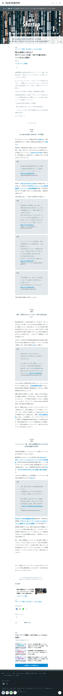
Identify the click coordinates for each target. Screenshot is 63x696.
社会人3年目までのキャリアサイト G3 (33, 688)
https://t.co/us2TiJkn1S (26, 225)
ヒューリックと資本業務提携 (28, 188)
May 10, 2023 (38, 375)
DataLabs (42, 457)
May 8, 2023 (38, 510)
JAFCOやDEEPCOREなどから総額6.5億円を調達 (32, 469)
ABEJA (41, 139)
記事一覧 (10, 8)
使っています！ (26, 521)
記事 (3, 673)
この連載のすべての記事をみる (30, 665)
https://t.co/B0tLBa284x (27, 261)
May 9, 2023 (35, 175)
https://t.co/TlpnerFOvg (35, 373)
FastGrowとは (19, 673)
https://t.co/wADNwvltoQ (27, 287)
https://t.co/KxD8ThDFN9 (27, 173)
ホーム (4, 8)
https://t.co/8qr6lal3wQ (28, 506)
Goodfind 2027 (5, 688)
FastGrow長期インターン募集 (11, 675)
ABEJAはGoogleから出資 (27, 183)
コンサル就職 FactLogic (48, 688)
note (34, 345)
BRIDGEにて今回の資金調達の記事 (24, 518)
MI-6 (46, 467)
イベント (8, 673)
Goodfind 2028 (13, 688)
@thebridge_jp (39, 506)
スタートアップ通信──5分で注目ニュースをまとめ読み (28, 49)
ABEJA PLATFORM (36, 152)
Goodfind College (21, 688)
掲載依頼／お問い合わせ (31, 673)
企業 (13, 673)
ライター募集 (42, 673)
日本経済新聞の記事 (36, 386)
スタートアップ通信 (21, 63)
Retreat (32, 478)
